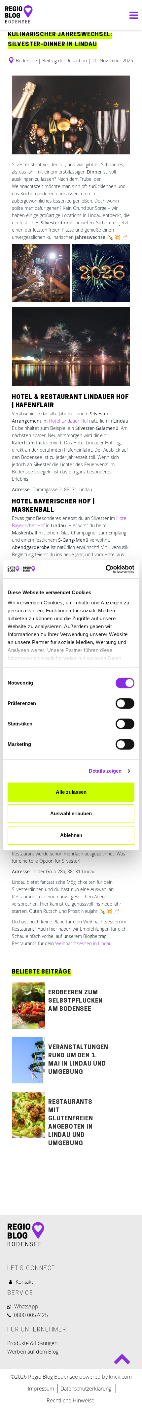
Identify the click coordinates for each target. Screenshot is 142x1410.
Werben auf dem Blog (32, 1354)
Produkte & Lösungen (32, 1345)
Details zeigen (105, 771)
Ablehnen (71, 835)
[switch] (125, 703)
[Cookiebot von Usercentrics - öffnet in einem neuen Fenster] (105, 569)
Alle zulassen (71, 792)
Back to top (122, 1362)
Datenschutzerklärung (86, 1391)
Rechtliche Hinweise (70, 1403)
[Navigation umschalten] (132, 16)
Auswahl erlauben (71, 813)
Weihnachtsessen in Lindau (83, 946)
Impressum (41, 1391)
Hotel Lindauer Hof (68, 423)
